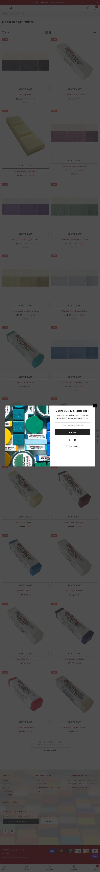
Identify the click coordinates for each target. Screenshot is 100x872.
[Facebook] (70, 440)
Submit (72, 432)
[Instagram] (75, 440)
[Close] (95, 405)
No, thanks (74, 446)
